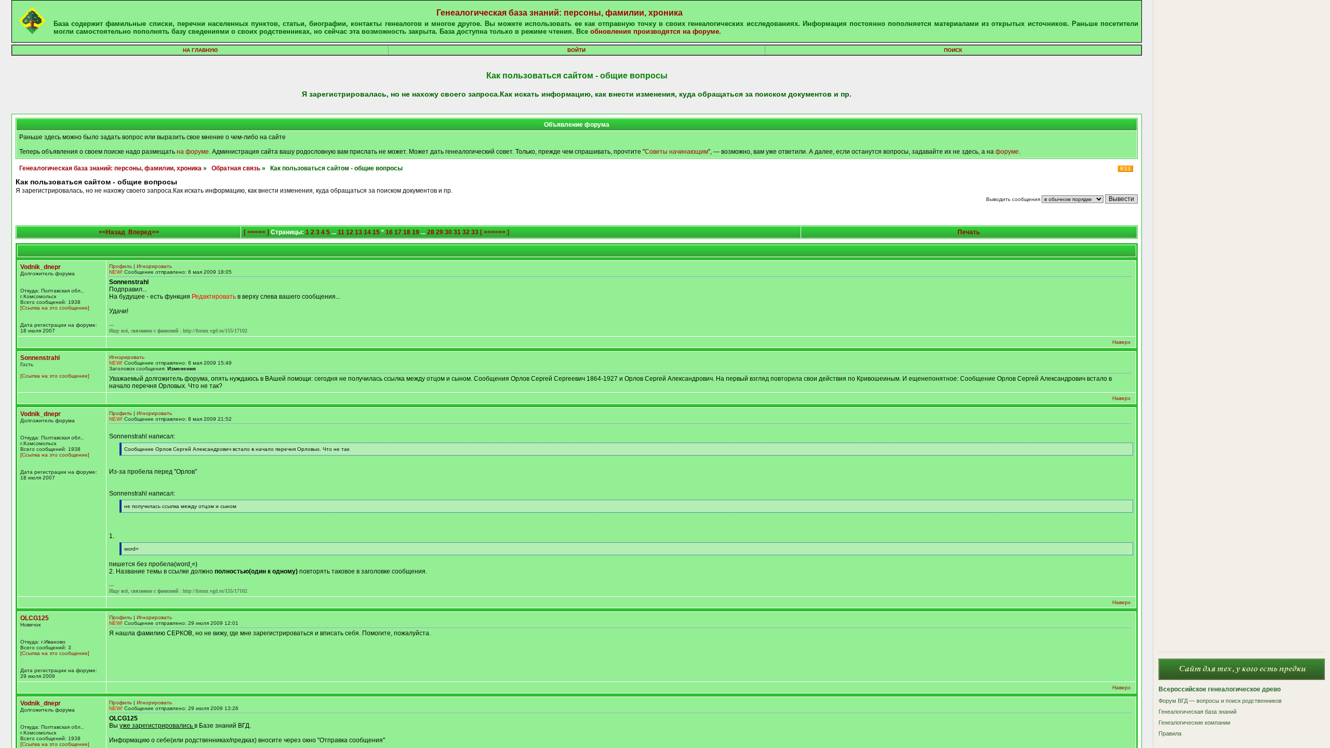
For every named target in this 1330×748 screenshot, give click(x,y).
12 (349, 232)
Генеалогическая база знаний (1197, 712)
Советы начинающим (676, 151)
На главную (200, 50)
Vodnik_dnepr (40, 267)
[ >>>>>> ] (494, 232)
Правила (1170, 733)
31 (457, 232)
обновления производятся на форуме (654, 31)
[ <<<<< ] (256, 232)
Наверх (1121, 342)
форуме (1007, 151)
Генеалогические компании (1194, 722)
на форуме (193, 151)
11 (341, 232)
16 (389, 232)
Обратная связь (235, 168)
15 (376, 232)
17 (398, 232)
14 (367, 232)
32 (466, 232)
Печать (968, 232)
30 (448, 232)
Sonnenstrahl (40, 358)
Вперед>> (143, 232)
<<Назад (112, 232)
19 (415, 232)
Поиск (953, 50)
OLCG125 (34, 618)
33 (474, 232)
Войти (576, 50)
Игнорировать (154, 266)
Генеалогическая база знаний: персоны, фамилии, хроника (559, 12)
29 (439, 232)
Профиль (120, 266)
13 (358, 232)
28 (430, 232)
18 (406, 232)
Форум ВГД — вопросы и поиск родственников (1220, 701)
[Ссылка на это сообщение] (54, 308)
